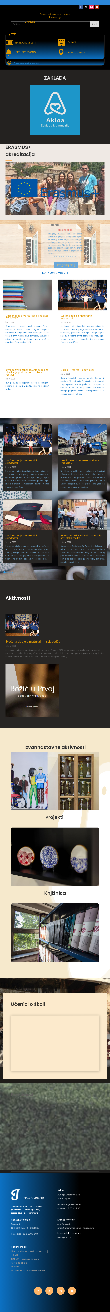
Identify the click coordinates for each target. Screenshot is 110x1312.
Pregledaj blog (66, 265)
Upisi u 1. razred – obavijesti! (77, 369)
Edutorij (15, 1266)
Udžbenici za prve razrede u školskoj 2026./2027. (27, 317)
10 (75, 256)
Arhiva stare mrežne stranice (26, 63)
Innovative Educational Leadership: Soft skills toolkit (81, 537)
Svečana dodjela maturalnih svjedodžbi (76, 317)
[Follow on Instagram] (91, 7)
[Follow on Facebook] (81, 7)
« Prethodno (8, 572)
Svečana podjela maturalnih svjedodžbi (21, 537)
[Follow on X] (86, 7)
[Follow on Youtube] (97, 7)
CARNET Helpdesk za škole (25, 1259)
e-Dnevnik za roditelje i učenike (28, 1270)
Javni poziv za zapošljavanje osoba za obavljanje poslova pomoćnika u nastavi (27, 372)
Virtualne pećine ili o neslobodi (65, 230)
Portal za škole (19, 1262)
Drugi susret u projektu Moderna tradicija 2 (80, 461)
